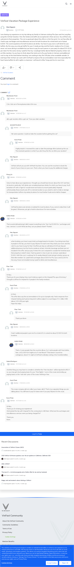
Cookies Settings (7, 563)
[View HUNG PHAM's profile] (2, 219)
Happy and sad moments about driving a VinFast (16, 480)
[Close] (71, 548)
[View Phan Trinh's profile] (2, 269)
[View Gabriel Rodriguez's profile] (2, 364)
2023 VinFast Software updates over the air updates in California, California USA (26, 455)
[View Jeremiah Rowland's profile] (7, 129)
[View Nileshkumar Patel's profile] (2, 99)
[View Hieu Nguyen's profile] (2, 28)
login (8, 84)
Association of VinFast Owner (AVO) (12, 447)
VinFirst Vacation (8, 72)
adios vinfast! (5, 464)
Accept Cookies (52, 563)
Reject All (65, 563)
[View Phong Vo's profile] (2, 178)
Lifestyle (5, 15)
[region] (37, 556)
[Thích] (3, 67)
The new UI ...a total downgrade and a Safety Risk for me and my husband (24, 472)
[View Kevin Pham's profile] (11, 143)
